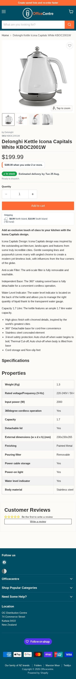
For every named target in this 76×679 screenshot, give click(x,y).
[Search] (69, 25)
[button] (8, 119)
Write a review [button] (38, 521)
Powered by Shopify (38, 673)
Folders (38, 665)
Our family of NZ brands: (17, 665)
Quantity (6, 186)
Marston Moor (53, 665)
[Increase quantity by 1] (33, 194)
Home (5, 35)
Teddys (67, 665)
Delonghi (9, 132)
